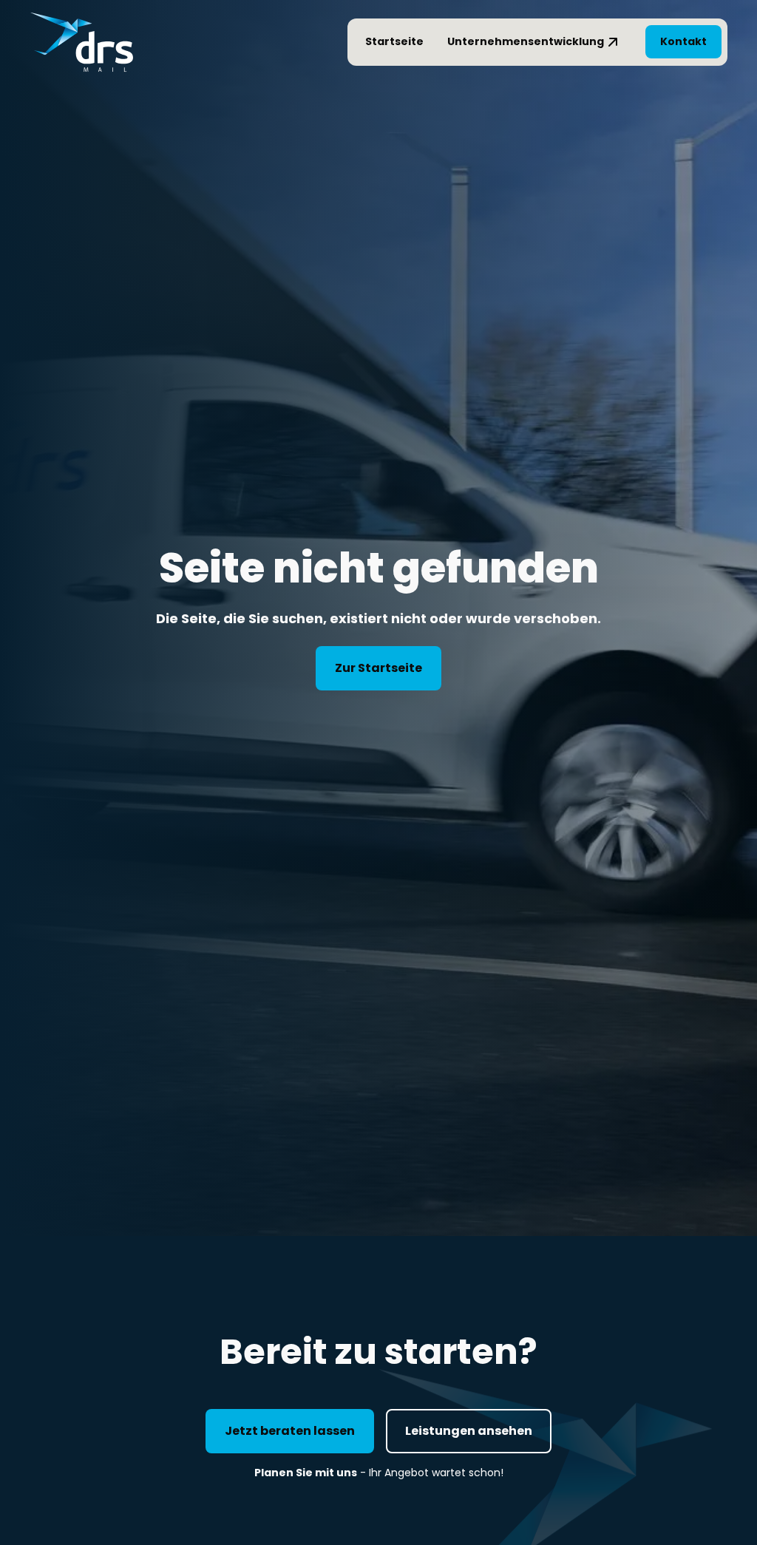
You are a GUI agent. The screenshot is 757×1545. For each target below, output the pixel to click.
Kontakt (683, 41)
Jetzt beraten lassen (290, 1430)
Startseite (394, 41)
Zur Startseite (378, 667)
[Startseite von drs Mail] (81, 42)
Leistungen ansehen (468, 1430)
